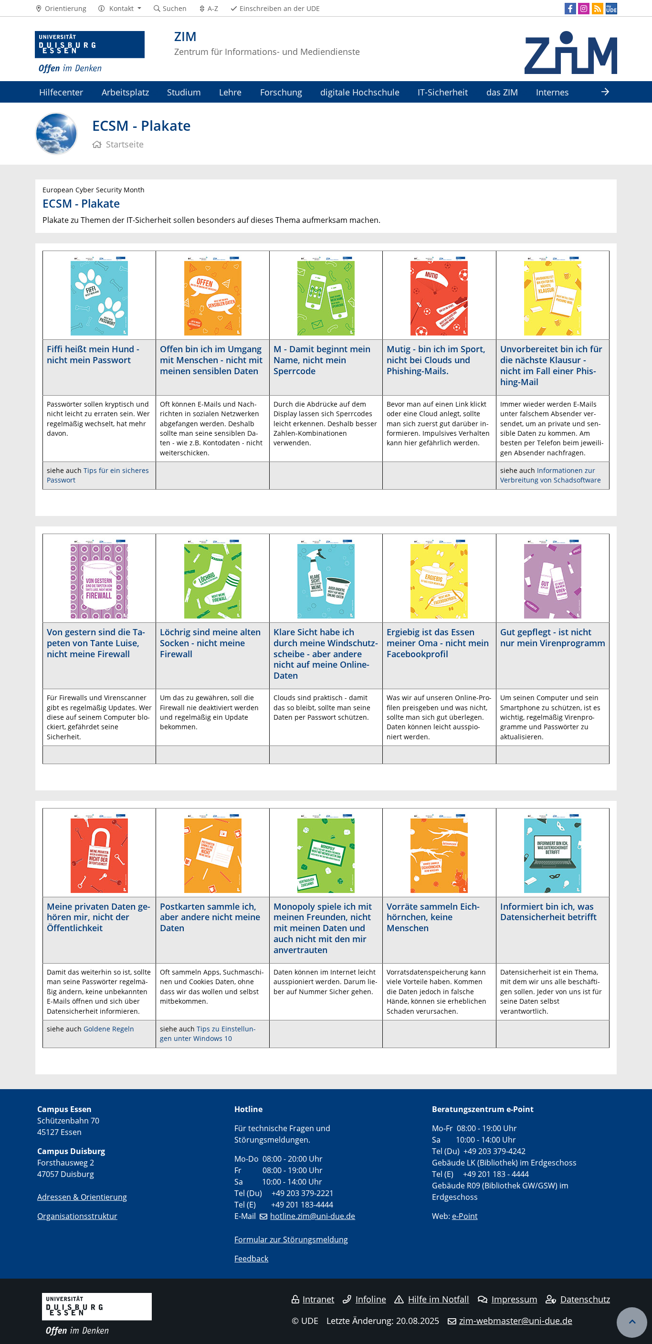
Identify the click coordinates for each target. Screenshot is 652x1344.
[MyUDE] (611, 8)
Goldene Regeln (109, 1028)
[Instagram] (583, 8)
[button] (119, 8)
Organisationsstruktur (77, 1216)
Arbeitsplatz (125, 92)
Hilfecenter (61, 92)
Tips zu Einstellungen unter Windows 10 (208, 1033)
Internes (552, 92)
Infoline (371, 1299)
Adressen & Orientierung (82, 1197)
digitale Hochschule (360, 92)
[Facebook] (570, 8)
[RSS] (597, 8)
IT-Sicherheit (443, 92)
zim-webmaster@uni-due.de (515, 1320)
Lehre (230, 92)
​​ (99, 577)
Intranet (318, 1299)
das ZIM (502, 92)
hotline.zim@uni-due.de (312, 1216)
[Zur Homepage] (90, 52)
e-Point (465, 1216)
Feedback (251, 1258)
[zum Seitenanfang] (632, 1322)
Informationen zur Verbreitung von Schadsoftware (550, 475)
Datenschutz (585, 1299)
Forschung (281, 92)
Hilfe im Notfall (438, 1299)
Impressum (514, 1299)
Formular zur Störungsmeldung (291, 1239)
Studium (184, 92)
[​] (99, 851)
